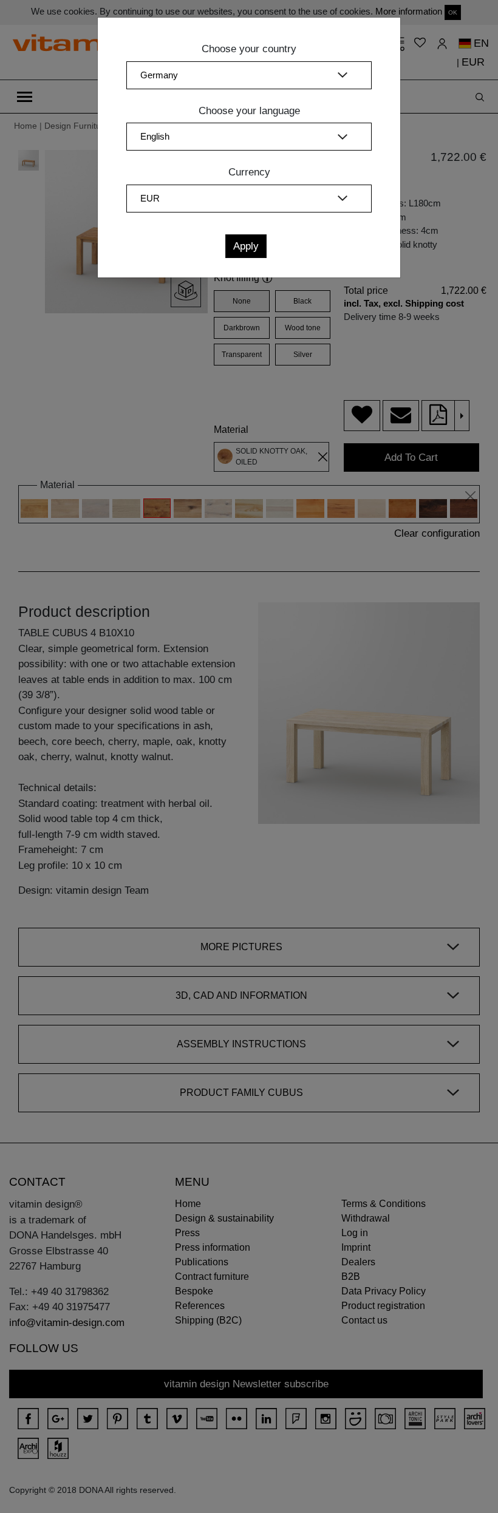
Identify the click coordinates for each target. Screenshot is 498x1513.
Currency (249, 172)
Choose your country (249, 49)
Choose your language (249, 111)
